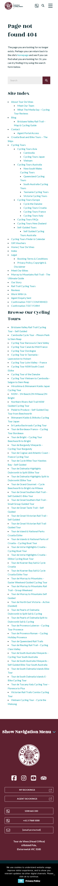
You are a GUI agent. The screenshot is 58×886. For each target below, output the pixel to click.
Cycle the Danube (33, 203)
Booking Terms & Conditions (32, 258)
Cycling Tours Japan (34, 156)
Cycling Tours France (35, 211)
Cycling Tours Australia (29, 164)
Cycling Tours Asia (27, 148)
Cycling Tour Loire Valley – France (29, 362)
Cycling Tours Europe (28, 199)
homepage (23, 55)
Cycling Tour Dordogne (23, 350)
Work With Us (18, 294)
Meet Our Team (25, 105)
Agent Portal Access (28, 133)
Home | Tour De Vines (22, 246)
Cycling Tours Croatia (35, 207)
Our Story (16, 282)
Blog (13, 117)
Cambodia (29, 152)
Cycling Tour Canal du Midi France (29, 346)
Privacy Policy (33, 881)
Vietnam (28, 160)
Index (14, 250)
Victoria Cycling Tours (35, 195)
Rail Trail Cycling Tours (23, 286)
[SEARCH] (46, 80)
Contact (15, 129)
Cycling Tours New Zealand (31, 223)
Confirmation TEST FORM (25, 305)
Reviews (15, 290)
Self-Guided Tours (27, 227)
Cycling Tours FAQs (27, 219)
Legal (14, 254)
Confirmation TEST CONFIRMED (29, 301)
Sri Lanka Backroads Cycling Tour (29, 425)
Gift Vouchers (18, 243)
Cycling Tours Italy (33, 215)
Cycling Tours (18, 144)
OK (20, 881)
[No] (54, 874)
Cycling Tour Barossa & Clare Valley (30, 342)
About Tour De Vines (22, 101)
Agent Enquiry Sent (21, 297)
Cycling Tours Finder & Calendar (28, 239)
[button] (50, 5)
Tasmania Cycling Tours (36, 191)
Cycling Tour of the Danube (25, 374)
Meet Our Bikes (19, 270)
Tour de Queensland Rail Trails (27, 641)
